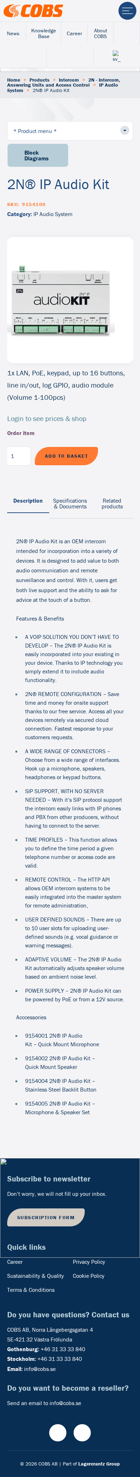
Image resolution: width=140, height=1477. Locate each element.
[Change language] (117, 56)
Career (74, 33)
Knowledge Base (43, 33)
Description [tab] (28, 500)
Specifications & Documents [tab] (70, 503)
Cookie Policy (88, 1275)
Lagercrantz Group (99, 1463)
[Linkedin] (82, 1432)
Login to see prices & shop (47, 418)
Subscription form (46, 1217)
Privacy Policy (89, 1261)
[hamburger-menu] (127, 10)
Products (39, 80)
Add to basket (66, 456)
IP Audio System (53, 214)
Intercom (69, 80)
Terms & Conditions (31, 1289)
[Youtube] (57, 1432)
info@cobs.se (40, 1368)
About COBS (100, 33)
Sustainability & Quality (35, 1275)
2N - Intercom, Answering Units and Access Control (63, 82)
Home (13, 80)
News (13, 33)
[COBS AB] (33, 11)
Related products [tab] (112, 503)
